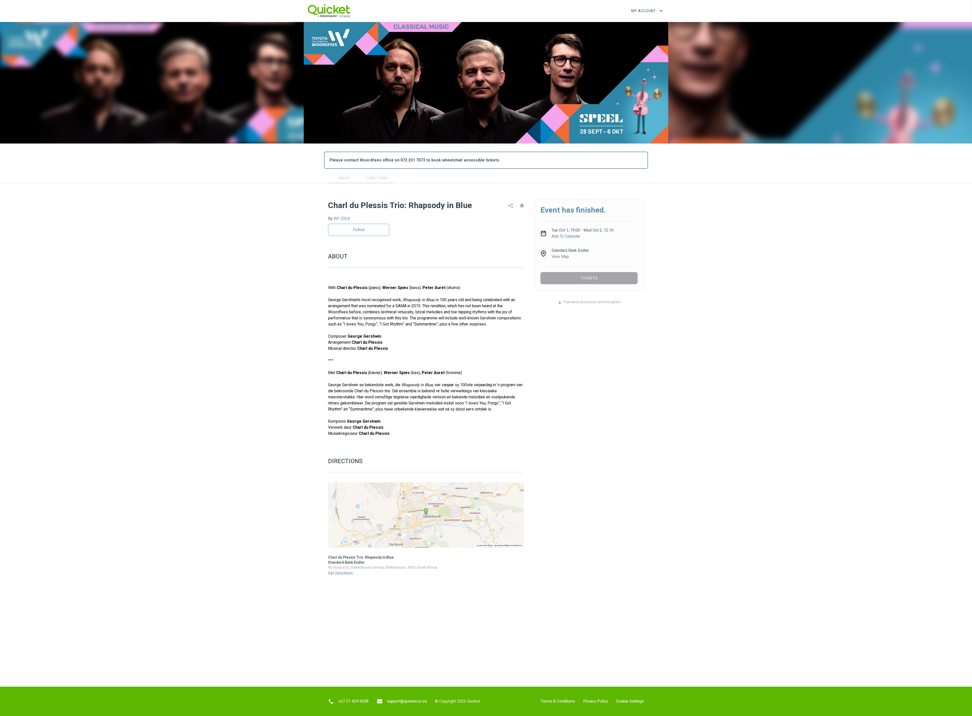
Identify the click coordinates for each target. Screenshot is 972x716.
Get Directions (340, 573)
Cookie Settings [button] (630, 701)
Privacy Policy (595, 701)
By (339, 219)
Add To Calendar (566, 236)
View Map (560, 257)
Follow (359, 230)
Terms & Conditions (558, 701)
